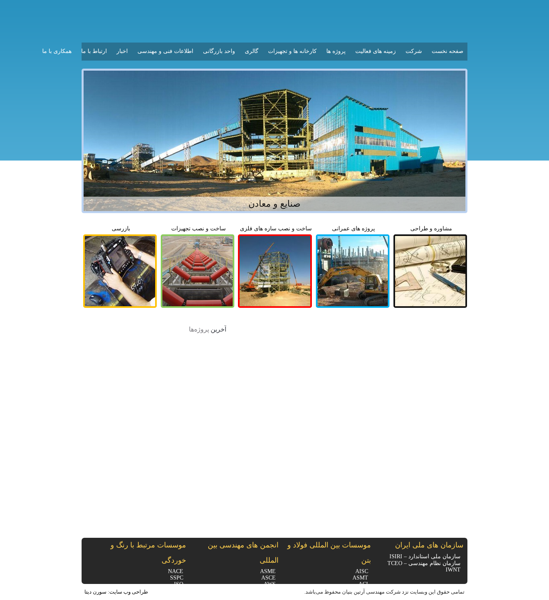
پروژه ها (336, 51)
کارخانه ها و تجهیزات (292, 51)
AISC (361, 571)
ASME (268, 571)
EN (100, 8)
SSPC (176, 578)
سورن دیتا (95, 592)
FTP (86, 7)
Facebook (90, 561)
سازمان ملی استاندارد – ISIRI (425, 556)
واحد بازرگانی (219, 51)
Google (90, 549)
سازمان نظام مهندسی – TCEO (424, 563)
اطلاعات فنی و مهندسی (165, 51)
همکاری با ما (57, 51)
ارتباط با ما (94, 51)
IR (112, 8)
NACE (175, 571)
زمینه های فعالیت (375, 51)
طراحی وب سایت (128, 592)
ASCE (268, 578)
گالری (251, 51)
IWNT (453, 570)
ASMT (360, 578)
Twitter (90, 573)
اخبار (122, 51)
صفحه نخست (447, 51)
